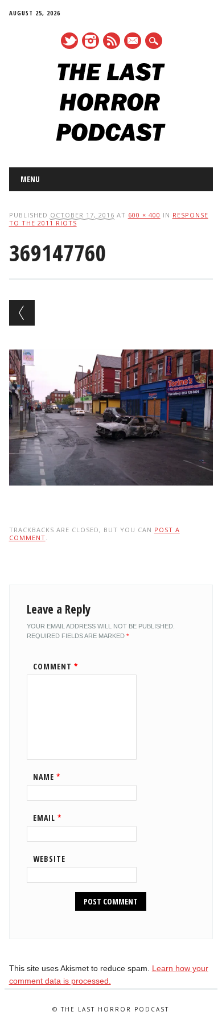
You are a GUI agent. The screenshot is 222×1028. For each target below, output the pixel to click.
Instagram (90, 40)
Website (49, 858)
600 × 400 (144, 215)
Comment (56, 666)
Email (47, 817)
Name (47, 776)
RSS (111, 40)
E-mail (133, 41)
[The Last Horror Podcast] (111, 138)
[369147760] (111, 496)
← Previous (22, 313)
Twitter (69, 40)
